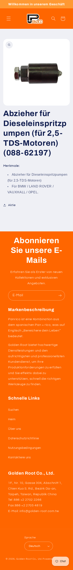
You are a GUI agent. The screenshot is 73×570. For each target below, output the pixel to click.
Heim (12, 419)
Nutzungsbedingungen (24, 447)
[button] (8, 18)
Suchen (13, 409)
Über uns (14, 428)
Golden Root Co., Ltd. (29, 559)
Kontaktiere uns (19, 457)
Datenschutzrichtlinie (23, 438)
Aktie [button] (12, 205)
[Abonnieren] (60, 295)
